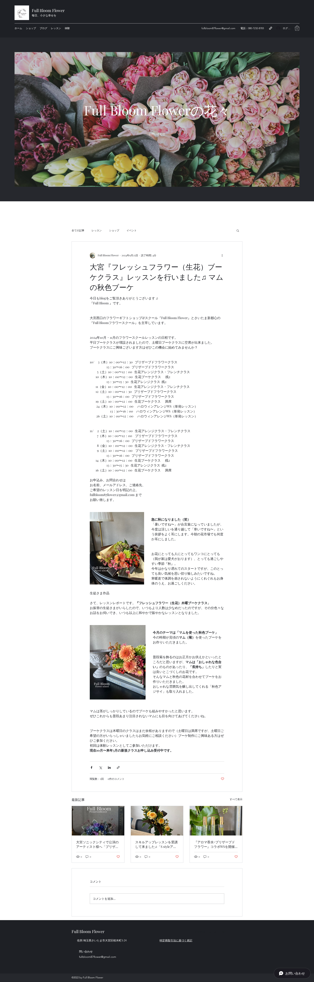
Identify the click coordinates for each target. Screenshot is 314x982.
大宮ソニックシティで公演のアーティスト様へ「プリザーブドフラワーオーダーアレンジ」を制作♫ (97, 844)
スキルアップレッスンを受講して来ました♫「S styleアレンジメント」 (156, 844)
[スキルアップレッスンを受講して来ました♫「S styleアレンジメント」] (157, 820)
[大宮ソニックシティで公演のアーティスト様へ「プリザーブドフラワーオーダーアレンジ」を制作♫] (98, 820)
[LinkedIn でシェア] (109, 767)
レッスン (97, 230)
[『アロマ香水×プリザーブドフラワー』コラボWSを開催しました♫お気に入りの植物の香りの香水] (216, 820)
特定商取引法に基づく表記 (211, 932)
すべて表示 (236, 799)
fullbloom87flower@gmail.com (218, 28)
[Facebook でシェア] (91, 767)
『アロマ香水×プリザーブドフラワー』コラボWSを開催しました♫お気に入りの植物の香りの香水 (215, 844)
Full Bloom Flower (48, 10)
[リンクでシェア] (118, 767)
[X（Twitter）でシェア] (100, 767)
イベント (131, 230)
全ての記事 (78, 230)
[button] (297, 28)
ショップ (114, 230)
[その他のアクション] (222, 255)
